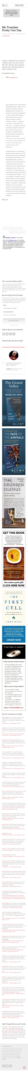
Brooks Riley (5, 824)
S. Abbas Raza (6, 36)
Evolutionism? (5, 723)
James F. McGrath (6, 791)
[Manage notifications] (24, 1067)
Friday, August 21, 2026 (7, 819)
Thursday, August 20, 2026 (15, 867)
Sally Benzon (5, 728)
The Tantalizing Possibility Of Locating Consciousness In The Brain (10, 992)
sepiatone (4, 912)
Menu (6, 5)
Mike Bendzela (5, 814)
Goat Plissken (5, 891)
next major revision (6, 1032)
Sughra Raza (5, 833)
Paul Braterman (5, 999)
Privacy (16, 325)
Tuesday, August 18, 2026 (12, 942)
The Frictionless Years (7, 758)
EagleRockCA (5, 740)
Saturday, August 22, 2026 (8, 747)
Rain (3, 803)
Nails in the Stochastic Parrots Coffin (10, 918)
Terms (13, 325)
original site (6, 1026)
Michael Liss (5, 848)
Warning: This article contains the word (13, 228)
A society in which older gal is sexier (17, 232)
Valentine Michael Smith (7, 924)
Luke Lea (4, 987)
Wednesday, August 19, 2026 (18, 898)
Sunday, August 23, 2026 (14, 723)
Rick (3, 839)
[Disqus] (14, 254)
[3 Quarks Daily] (19, 6)
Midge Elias (4, 936)
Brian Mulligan (5, 717)
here (7, 200)
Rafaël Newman (5, 1011)
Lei (2, 752)
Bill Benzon (4, 861)
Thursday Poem (5, 844)
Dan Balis (18, 1031)
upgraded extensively (9, 1031)
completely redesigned (14, 1028)
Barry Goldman (5, 871)
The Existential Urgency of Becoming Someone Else (13, 930)
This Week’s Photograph (7, 828)
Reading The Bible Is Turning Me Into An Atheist (12, 746)
